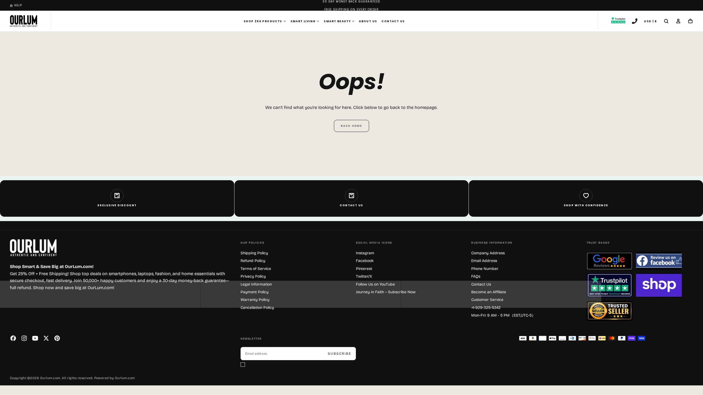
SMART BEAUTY (337, 21)
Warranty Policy (255, 299)
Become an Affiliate (488, 292)
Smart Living (303, 21)
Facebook (365, 260)
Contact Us (393, 21)
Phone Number (484, 268)
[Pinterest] (57, 338)
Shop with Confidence (586, 205)
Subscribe (339, 354)
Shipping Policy (254, 253)
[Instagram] (24, 338)
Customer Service (487, 299)
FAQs (475, 276)
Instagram (365, 253)
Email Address (484, 260)
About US (368, 21)
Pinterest (364, 268)
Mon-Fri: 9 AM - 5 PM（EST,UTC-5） (503, 315)
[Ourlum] (33, 248)
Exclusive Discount (116, 205)
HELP (18, 5)
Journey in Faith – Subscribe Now (385, 292)
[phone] (634, 22)
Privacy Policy (253, 276)
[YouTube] (35, 338)
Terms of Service (256, 268)
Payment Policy (255, 292)
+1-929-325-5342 (486, 307)
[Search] (666, 22)
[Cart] (690, 22)
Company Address (488, 253)
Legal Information (256, 284)
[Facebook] (13, 338)
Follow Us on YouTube (375, 284)
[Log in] (678, 22)
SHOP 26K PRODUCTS (263, 21)
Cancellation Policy (257, 307)
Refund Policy (253, 260)
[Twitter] (46, 338)
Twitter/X (364, 276)
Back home (351, 126)
